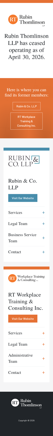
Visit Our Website (23, 318)
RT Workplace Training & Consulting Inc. (26, 121)
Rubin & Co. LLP (26, 106)
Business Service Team (26, 237)
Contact (26, 372)
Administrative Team (26, 358)
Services (26, 333)
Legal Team (26, 344)
